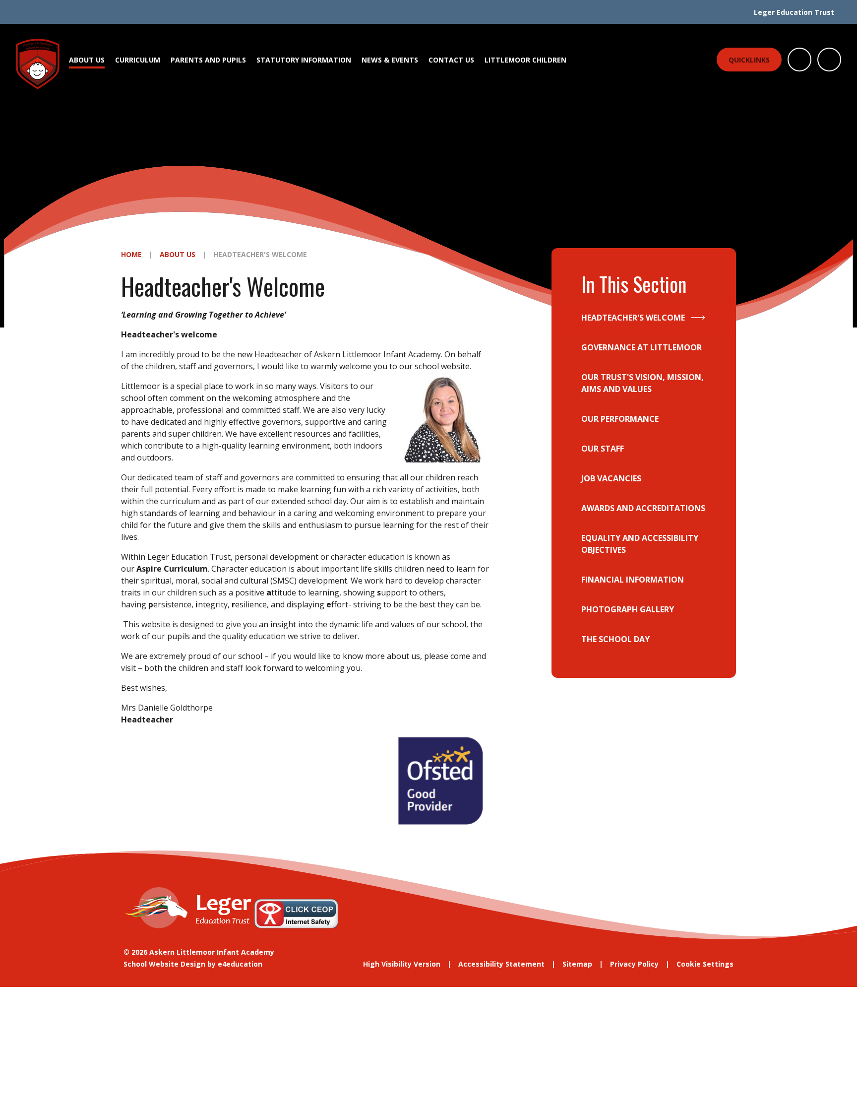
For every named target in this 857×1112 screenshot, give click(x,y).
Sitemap (577, 964)
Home (131, 254)
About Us (177, 254)
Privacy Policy (634, 964)
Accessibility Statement (501, 964)
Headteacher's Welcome (260, 254)
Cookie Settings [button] (705, 964)
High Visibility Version (401, 964)
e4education (240, 964)
